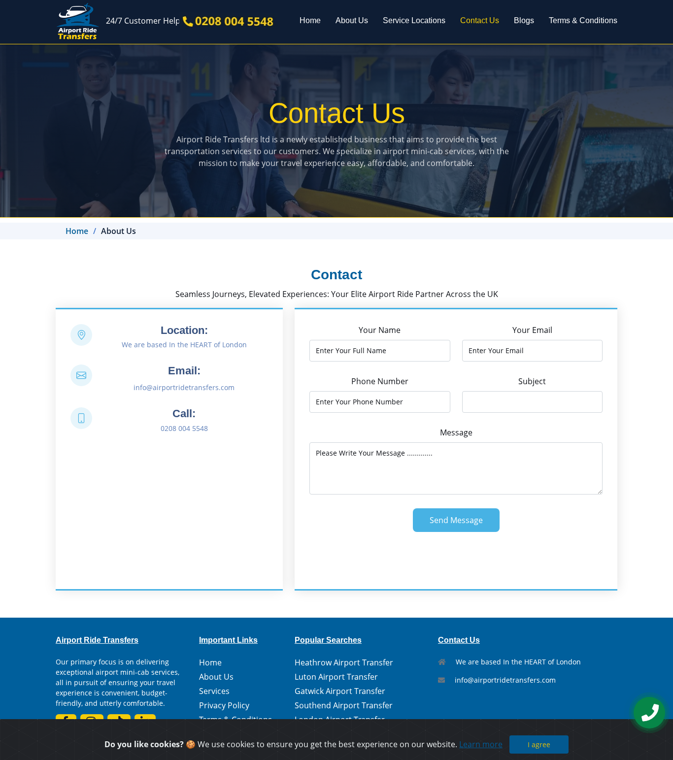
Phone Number (379, 381)
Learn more (481, 744)
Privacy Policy (224, 705)
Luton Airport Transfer (336, 676)
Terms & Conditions (583, 20)
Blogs (524, 20)
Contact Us (479, 20)
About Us (352, 20)
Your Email (532, 330)
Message (456, 432)
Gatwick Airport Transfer (340, 691)
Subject (532, 381)
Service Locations (414, 20)
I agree (539, 744)
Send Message (456, 520)
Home (310, 20)
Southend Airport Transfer (344, 705)
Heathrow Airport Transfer (344, 662)
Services (214, 691)
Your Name (380, 330)
